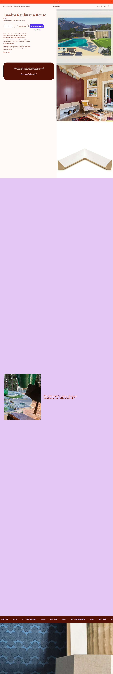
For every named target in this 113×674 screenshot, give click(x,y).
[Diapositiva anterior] (1, 1)
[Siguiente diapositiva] (111, 1)
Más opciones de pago (36, 29)
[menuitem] (4, 6)
